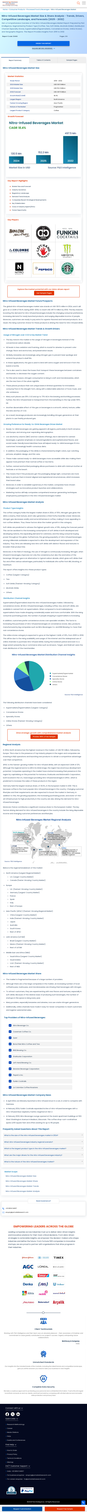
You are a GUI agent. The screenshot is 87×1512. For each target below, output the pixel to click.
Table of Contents (43, 60)
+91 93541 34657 (11, 1208)
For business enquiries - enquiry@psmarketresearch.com (29, 1475)
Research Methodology (15, 1424)
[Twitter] (13, 1414)
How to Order (12, 1450)
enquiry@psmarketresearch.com (17, 1212)
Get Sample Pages (44, 293)
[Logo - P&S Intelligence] (13, 4)
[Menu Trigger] (84, 3)
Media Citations (13, 1432)
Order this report (43, 43)
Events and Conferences (16, 1440)
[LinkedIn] (18, 1414)
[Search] (78, 3)
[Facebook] (7, 1414)
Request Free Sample (65, 1509)
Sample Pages (71, 60)
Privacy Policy (12, 1454)
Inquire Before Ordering (42, 48)
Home (5, 9)
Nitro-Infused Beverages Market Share (22, 1181)
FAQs (9, 1436)
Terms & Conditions (14, 1458)
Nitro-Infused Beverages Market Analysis (23, 1191)
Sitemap (10, 1462)
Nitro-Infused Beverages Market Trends (22, 1186)
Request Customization (22, 1509)
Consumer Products (17, 9)
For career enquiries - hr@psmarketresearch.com (26, 1479)
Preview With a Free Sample (44, 736)
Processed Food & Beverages (38, 9)
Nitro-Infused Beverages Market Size (21, 1176)
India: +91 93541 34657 (15, 1471)
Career (9, 1428)
